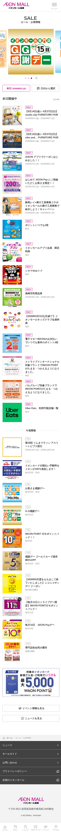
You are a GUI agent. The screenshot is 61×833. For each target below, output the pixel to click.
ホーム (10, 738)
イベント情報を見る (33, 708)
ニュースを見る (33, 718)
